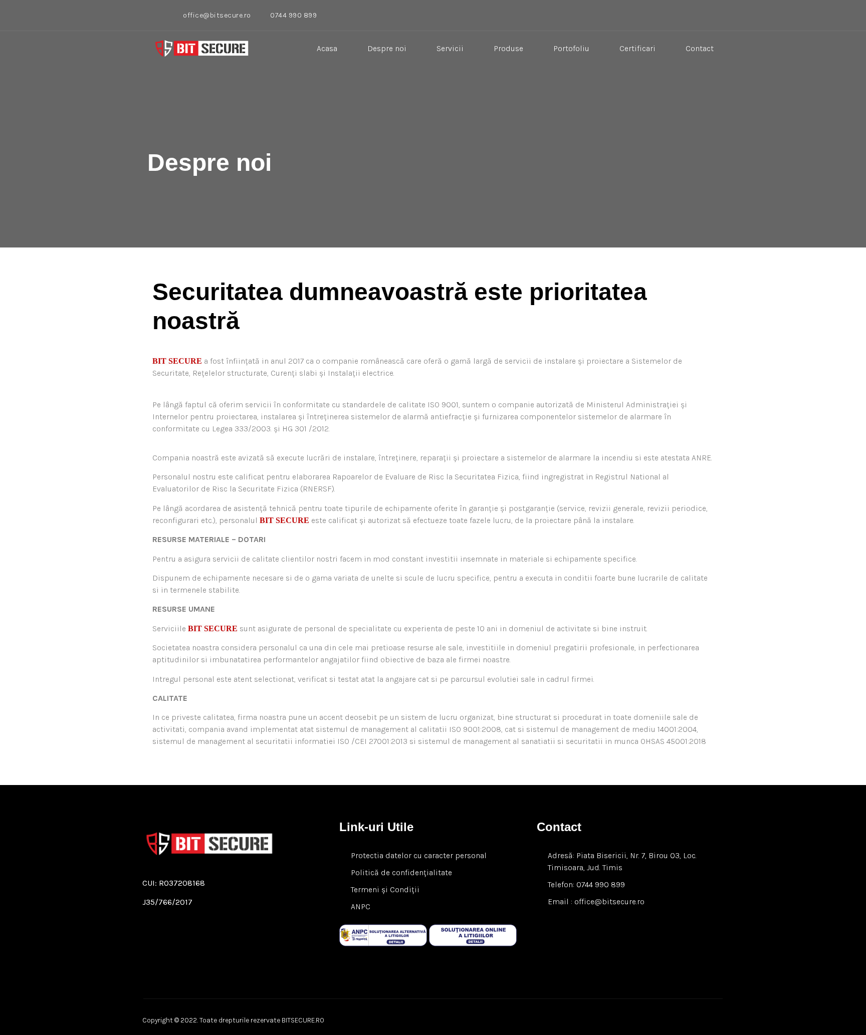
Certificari (637, 48)
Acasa (327, 48)
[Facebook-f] (154, 949)
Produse (508, 48)
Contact (700, 48)
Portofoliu (571, 48)
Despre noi (386, 48)
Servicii (450, 48)
